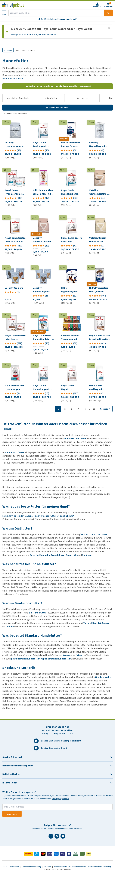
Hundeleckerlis (103, 677)
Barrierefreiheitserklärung (99, 866)
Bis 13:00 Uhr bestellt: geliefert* (58, 19)
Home (17, 50)
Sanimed (86, 555)
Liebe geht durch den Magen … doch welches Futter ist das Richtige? (38, 515)
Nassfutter (82, 98)
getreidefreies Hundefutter (25, 658)
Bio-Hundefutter (37, 612)
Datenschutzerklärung (32, 866)
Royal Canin (65, 555)
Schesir (10, 626)
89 (94, 408)
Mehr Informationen (13, 78)
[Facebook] (52, 837)
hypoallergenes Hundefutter (56, 658)
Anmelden (12, 814)
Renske (66, 655)
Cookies (48, 866)
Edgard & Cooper (100, 623)
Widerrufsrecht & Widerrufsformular (70, 866)
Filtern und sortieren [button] (58, 107)
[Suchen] (108, 13)
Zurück (9, 50)
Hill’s (75, 555)
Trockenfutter (49, 98)
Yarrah (86, 623)
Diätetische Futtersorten (94, 534)
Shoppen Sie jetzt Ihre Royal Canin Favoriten (33, 34)
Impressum (15, 866)
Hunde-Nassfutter (14, 452)
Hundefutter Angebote (17, 98)
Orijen (79, 655)
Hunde (24, 50)
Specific (34, 555)
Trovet (54, 555)
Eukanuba (44, 555)
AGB (5, 866)
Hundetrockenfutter (75, 438)
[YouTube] (63, 837)
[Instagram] (57, 837)
